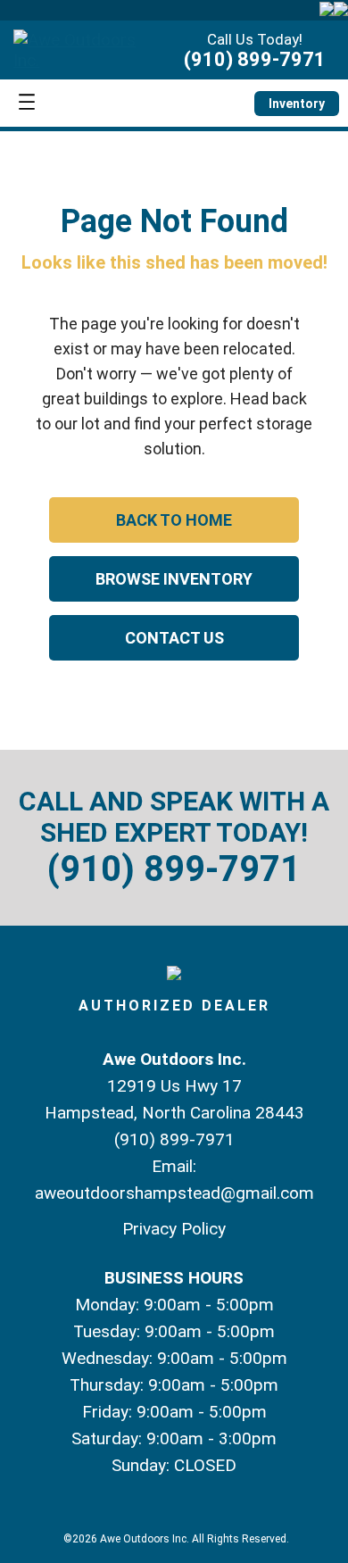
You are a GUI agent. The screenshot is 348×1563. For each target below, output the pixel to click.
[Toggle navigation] (27, 103)
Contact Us (174, 637)
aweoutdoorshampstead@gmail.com (174, 1193)
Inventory (297, 103)
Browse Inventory (174, 578)
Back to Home (174, 520)
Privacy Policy (174, 1228)
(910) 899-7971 (255, 59)
